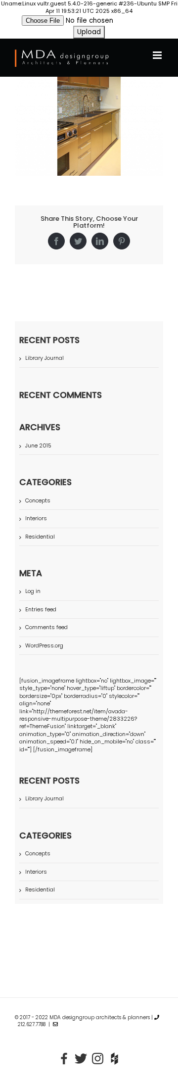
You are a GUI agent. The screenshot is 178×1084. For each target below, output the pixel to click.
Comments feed (46, 627)
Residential (40, 537)
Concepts (37, 500)
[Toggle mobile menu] (158, 55)
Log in (33, 591)
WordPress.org (44, 645)
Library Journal (44, 358)
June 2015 (38, 445)
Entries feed (40, 609)
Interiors (36, 518)
